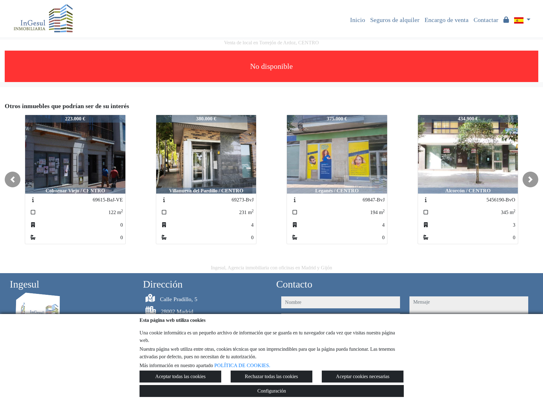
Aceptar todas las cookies (180, 376)
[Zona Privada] (506, 20)
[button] (12, 179)
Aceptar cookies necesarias (362, 376)
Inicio (357, 19)
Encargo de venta (447, 19)
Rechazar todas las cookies (271, 376)
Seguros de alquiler (395, 19)
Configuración (271, 391)
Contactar (486, 19)
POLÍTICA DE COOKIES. (242, 365)
